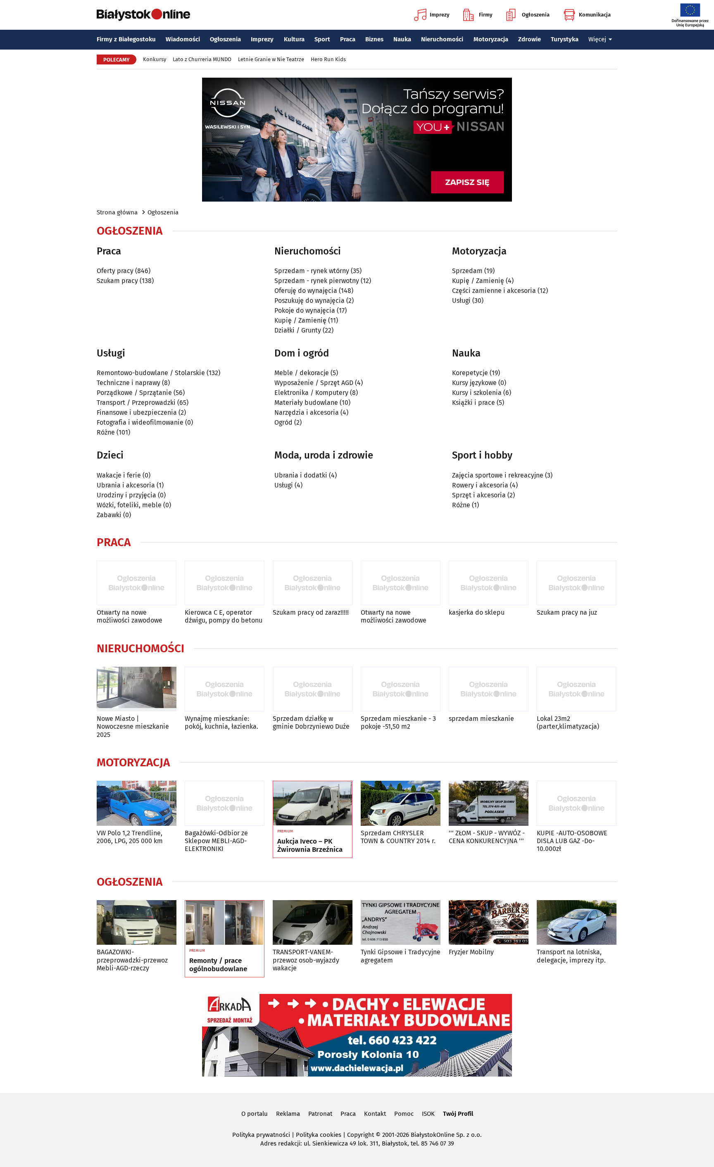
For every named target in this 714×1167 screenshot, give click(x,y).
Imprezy (440, 15)
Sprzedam (467, 271)
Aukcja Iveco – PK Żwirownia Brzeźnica (310, 845)
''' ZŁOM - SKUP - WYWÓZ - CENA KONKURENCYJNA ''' (487, 837)
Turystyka (564, 39)
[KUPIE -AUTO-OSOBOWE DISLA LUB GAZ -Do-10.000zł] (576, 803)
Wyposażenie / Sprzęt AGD (313, 383)
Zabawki (109, 515)
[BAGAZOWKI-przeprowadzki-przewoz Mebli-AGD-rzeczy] (136, 922)
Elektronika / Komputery (311, 393)
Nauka (402, 39)
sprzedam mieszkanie (481, 719)
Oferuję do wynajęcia (305, 291)
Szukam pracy (117, 281)
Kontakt (375, 1113)
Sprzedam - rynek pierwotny (316, 281)
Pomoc (404, 1113)
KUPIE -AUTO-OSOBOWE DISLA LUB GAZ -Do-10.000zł (572, 841)
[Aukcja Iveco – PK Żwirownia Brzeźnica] (312, 803)
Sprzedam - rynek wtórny (311, 271)
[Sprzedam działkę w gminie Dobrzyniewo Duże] (312, 689)
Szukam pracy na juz (567, 612)
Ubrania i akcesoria (126, 485)
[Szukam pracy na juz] (576, 583)
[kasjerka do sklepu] (488, 583)
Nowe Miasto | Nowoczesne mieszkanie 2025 (133, 726)
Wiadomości (183, 39)
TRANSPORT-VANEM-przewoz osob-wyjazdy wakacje (306, 960)
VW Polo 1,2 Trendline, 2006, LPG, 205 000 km (130, 837)
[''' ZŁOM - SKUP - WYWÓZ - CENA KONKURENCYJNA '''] (488, 803)
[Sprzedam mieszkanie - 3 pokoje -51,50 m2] (400, 689)
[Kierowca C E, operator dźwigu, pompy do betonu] (224, 583)
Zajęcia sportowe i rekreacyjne (497, 475)
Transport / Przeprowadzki (136, 402)
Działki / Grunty (297, 330)
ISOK (428, 1113)
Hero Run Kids (328, 59)
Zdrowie (529, 39)
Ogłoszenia (536, 15)
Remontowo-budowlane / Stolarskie (151, 373)
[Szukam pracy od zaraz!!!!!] (312, 583)
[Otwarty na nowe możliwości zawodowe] (136, 583)
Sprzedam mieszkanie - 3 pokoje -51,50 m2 (398, 722)
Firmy (486, 15)
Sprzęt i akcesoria (479, 495)
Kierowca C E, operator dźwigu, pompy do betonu (223, 616)
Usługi (461, 300)
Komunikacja (595, 15)
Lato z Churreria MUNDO (202, 59)
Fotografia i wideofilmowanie (140, 422)
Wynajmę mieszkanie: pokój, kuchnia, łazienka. (221, 722)
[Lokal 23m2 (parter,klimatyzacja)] (576, 689)
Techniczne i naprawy (128, 383)
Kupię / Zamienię (300, 320)
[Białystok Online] (143, 15)
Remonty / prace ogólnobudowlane (218, 965)
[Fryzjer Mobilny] (488, 922)
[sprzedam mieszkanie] (488, 689)
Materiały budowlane (306, 402)
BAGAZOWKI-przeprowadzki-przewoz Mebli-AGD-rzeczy (132, 960)
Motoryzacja (491, 39)
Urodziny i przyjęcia (126, 495)
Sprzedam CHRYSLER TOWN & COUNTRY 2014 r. (398, 837)
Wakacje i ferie (119, 475)
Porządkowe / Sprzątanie (134, 393)
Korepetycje (470, 373)
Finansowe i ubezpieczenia (137, 412)
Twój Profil (458, 1113)
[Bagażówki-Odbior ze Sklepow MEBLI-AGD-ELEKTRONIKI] (224, 803)
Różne (106, 432)
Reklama (288, 1113)
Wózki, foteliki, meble (129, 505)
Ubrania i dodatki (300, 475)
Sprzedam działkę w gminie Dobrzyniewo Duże (311, 722)
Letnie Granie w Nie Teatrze (271, 59)
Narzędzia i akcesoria (306, 412)
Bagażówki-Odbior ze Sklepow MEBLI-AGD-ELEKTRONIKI (216, 841)
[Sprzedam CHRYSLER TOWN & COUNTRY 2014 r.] (400, 803)
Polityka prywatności (261, 1134)
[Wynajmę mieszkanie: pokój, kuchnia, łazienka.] (224, 689)
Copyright (360, 1134)
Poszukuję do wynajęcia (309, 300)
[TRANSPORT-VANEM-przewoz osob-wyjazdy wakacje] (312, 922)
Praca (347, 39)
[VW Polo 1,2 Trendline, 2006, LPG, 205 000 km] (136, 803)
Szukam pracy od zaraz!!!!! (311, 612)
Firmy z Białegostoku (126, 39)
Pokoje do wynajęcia (304, 310)
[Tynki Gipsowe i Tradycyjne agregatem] (400, 922)
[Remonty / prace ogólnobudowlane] (224, 923)
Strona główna (117, 212)
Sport (322, 39)
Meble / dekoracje (301, 373)
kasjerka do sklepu (477, 612)
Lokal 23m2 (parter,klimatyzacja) (568, 722)
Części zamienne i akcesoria (494, 291)
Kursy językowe (474, 383)
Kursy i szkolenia (477, 393)
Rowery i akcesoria (480, 485)
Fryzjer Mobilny (471, 952)
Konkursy (154, 59)
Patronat (320, 1113)
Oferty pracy (115, 271)
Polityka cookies (318, 1134)
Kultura (294, 39)
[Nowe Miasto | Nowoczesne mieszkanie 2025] (136, 689)
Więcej (597, 39)
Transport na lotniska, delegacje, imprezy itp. (571, 956)
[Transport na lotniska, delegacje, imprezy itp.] (576, 922)
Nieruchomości (442, 39)
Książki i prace (473, 402)
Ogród (283, 422)
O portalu (254, 1113)
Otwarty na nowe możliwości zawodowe (129, 616)
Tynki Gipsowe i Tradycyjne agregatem (400, 956)
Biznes (374, 39)
